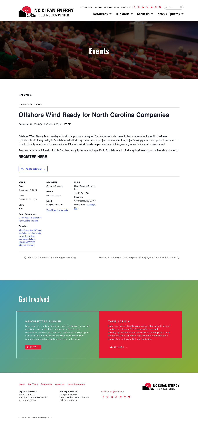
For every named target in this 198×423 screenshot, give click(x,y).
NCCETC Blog (86, 7)
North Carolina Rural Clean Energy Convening (51, 257)
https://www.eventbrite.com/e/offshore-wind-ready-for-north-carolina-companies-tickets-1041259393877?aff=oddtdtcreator (30, 237)
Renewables (24, 220)
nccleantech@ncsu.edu (112, 391)
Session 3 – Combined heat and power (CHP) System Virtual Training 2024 (138, 257)
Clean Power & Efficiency (30, 217)
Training (34, 220)
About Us (143, 13)
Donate (108, 7)
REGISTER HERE (33, 156)
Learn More (117, 347)
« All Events (25, 94)
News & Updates (169, 13)
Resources (101, 13)
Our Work (123, 13)
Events (98, 7)
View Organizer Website (57, 209)
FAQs (116, 7)
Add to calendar (33, 168)
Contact (125, 7)
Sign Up (31, 347)
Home (22, 384)
